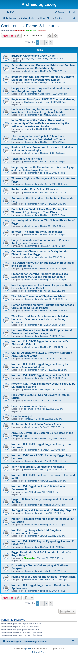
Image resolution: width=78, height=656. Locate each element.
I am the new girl (21, 416)
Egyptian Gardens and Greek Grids (33, 55)
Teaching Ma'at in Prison (26, 158)
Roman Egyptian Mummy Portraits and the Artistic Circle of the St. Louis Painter (42, 306)
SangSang (29, 58)
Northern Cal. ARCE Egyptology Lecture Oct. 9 (40, 375)
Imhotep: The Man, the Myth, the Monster (36, 231)
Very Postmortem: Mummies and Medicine (37, 466)
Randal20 (28, 419)
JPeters (42, 30)
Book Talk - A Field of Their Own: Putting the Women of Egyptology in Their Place (39, 211)
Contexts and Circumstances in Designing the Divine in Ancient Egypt (39, 253)
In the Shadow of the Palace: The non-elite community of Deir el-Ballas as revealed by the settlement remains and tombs (40, 123)
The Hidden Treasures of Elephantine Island (38, 296)
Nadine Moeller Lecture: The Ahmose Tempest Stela (43, 576)
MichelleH (19, 30)
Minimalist (31, 30)
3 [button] (46, 42)
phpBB (28, 648)
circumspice (30, 409)
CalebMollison (30, 102)
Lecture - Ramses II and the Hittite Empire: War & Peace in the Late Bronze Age (41, 332)
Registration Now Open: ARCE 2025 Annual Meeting (43, 99)
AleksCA (28, 400)
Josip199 (28, 492)
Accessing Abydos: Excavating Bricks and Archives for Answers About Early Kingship (43, 67)
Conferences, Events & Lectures (30, 26)
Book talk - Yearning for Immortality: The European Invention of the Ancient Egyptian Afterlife (43, 111)
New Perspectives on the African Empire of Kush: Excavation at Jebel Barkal (41, 287)
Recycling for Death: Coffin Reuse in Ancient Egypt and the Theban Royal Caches (42, 169)
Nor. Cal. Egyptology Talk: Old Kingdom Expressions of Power (36, 532)
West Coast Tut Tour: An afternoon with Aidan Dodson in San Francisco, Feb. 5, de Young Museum (39, 319)
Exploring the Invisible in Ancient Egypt (36, 424)
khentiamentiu (30, 71)
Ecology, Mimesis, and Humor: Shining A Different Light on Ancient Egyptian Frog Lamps (42, 78)
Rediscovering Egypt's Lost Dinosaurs (35, 189)
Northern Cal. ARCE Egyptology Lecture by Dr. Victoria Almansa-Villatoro (40, 366)
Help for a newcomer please (28, 406)
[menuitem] (11, 12)
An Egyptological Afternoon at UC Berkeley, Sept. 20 (43, 510)
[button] (51, 42)
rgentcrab (28, 129)
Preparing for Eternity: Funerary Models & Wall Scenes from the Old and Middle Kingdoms (40, 275)
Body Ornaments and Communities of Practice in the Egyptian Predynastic (41, 242)
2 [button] (42, 42)
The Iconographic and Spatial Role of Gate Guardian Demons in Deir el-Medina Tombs (38, 138)
